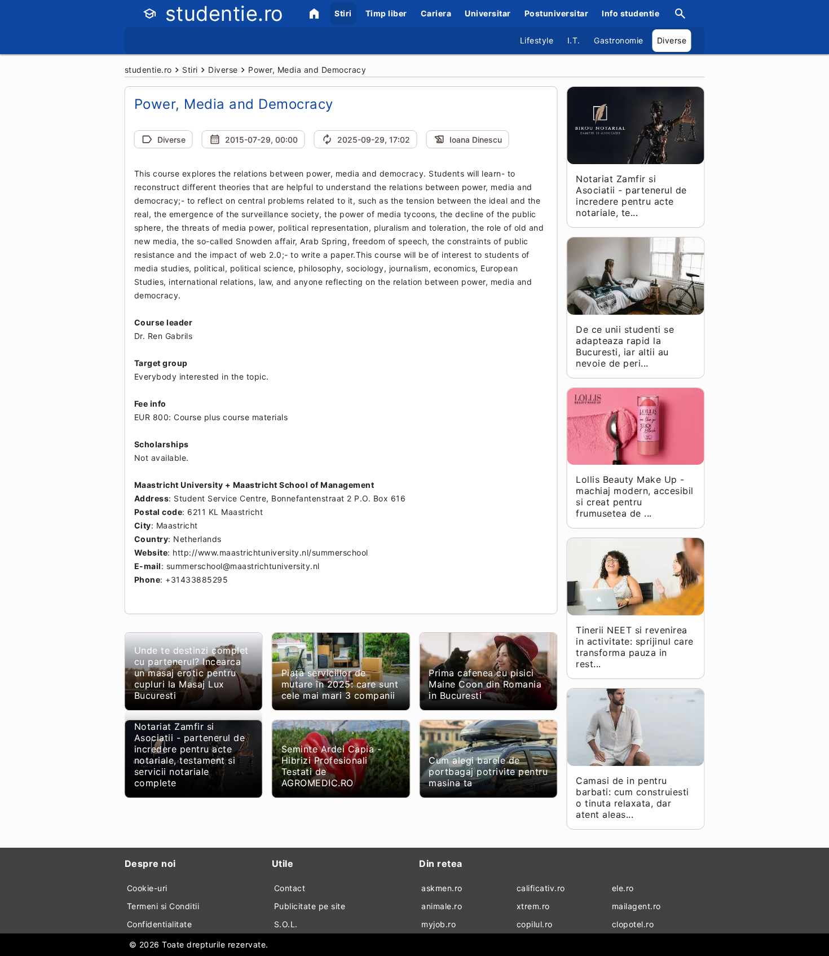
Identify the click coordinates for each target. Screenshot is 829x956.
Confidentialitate (159, 924)
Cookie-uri (147, 888)
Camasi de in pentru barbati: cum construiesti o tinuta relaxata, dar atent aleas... (632, 797)
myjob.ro (438, 924)
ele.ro (623, 888)
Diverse (672, 40)
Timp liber (386, 13)
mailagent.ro (636, 906)
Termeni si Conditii (163, 906)
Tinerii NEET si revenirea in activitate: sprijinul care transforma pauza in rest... (635, 646)
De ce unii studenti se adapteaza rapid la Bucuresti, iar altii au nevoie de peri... (625, 346)
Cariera (436, 13)
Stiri (343, 13)
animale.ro (441, 906)
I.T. (573, 40)
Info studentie (630, 13)
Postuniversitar (556, 13)
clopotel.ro (633, 924)
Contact (290, 888)
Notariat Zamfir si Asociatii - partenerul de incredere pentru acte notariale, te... (631, 195)
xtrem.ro (533, 906)
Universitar (488, 13)
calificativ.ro (541, 888)
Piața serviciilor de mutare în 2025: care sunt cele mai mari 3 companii (340, 684)
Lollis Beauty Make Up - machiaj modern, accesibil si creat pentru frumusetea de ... (635, 496)
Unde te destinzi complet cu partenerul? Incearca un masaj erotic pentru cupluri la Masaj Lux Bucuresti (191, 673)
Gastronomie (618, 40)
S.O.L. (286, 924)
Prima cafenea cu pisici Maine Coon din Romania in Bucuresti (485, 684)
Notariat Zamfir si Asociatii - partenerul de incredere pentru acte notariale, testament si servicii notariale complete (189, 754)
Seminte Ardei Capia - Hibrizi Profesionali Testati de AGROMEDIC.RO (331, 765)
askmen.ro (441, 888)
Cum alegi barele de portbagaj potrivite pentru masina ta (488, 771)
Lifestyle (537, 40)
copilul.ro (535, 924)
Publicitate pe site (310, 906)
